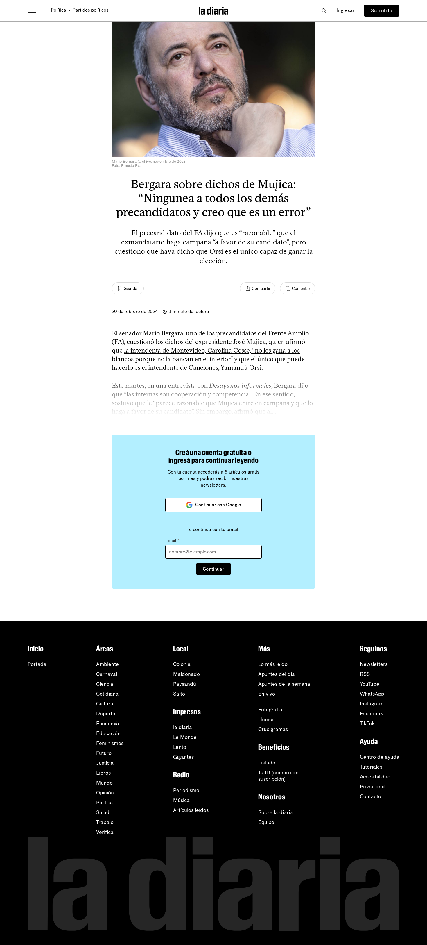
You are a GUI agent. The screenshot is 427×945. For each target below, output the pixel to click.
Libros (103, 773)
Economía (107, 723)
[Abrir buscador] (324, 10)
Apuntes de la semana (284, 684)
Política (58, 10)
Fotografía (270, 709)
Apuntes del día (276, 674)
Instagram (371, 704)
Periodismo (186, 790)
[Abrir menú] (32, 10)
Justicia (105, 763)
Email (172, 540)
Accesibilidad (375, 776)
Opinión (105, 792)
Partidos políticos (91, 10)
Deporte (105, 713)
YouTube (369, 684)
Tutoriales (371, 767)
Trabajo (105, 822)
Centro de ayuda (379, 757)
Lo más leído (273, 664)
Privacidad (372, 786)
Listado (266, 763)
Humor (266, 719)
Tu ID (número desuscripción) (278, 775)
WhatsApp (372, 694)
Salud (103, 812)
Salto (179, 694)
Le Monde (185, 737)
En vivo (266, 694)
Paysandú (184, 684)
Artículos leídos (191, 810)
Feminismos (109, 743)
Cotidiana (107, 694)
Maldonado (186, 674)
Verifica (105, 832)
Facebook (371, 713)
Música (181, 800)
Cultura (104, 704)
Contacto (370, 796)
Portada (37, 664)
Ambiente (107, 664)
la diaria (182, 727)
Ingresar (345, 10)
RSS (365, 674)
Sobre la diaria (275, 812)
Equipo (266, 822)
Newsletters (373, 664)
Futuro (104, 753)
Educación (108, 733)
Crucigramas (273, 729)
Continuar (213, 569)
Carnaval (106, 674)
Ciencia (104, 684)
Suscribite (381, 10)
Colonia (182, 664)
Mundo (104, 783)
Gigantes (183, 757)
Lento (179, 747)
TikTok (367, 723)
